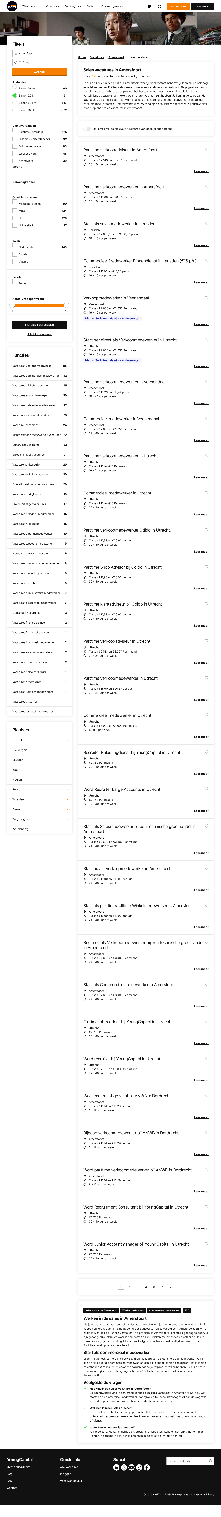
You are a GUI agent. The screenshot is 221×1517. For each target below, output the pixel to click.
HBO (21, 218)
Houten (17, 779)
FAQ (187, 1310)
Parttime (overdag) (31, 132)
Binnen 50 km (27, 103)
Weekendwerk (28, 153)
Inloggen (202, 6)
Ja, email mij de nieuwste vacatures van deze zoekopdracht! (132, 129)
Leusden (17, 760)
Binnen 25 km (27, 95)
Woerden (18, 799)
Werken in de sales (133, 1310)
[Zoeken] (160, 6)
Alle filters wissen (39, 334)
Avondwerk (26, 161)
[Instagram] (124, 1467)
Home (82, 57)
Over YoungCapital (19, 1467)
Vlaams (23, 261)
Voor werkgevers (71, 1481)
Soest (16, 789)
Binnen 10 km (27, 88)
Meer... (17, 166)
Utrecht (17, 740)
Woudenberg (20, 829)
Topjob (23, 283)
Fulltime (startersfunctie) (34, 139)
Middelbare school (30, 203)
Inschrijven (178, 6)
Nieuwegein (19, 750)
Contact (91, 6)
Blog (10, 1474)
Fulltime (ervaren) (30, 146)
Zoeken (39, 71)
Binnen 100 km (28, 110)
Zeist (15, 769)
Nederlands (26, 247)
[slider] (12, 305)
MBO (22, 210)
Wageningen (20, 819)
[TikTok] (140, 1467)
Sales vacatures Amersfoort (101, 1310)
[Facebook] (147, 1467)
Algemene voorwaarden (190, 1494)
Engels (23, 254)
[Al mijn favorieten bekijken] (149, 6)
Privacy (210, 1494)
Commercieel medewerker (164, 1310)
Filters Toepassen (39, 325)
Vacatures (97, 57)
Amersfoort (116, 57)
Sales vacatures (139, 57)
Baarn (16, 809)
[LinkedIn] (117, 1467)
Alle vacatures (69, 1467)
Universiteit (26, 225)
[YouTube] (132, 1467)
